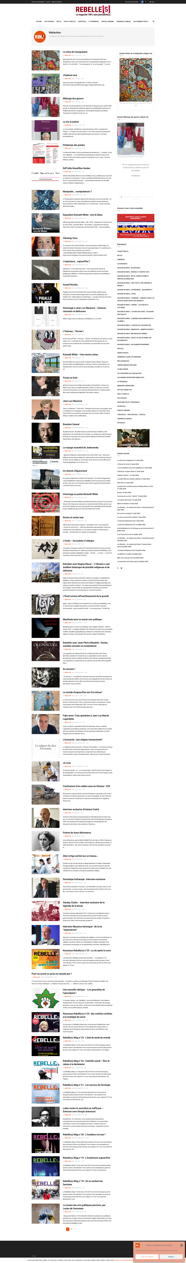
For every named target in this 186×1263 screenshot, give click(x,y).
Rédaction (68, 55)
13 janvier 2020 (78, 1067)
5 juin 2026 (76, 78)
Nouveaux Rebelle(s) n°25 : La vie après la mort (87, 950)
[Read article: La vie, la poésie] (46, 130)
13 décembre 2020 (78, 954)
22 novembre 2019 (78, 1088)
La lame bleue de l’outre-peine (127, 561)
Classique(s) (122, 264)
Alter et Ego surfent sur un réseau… (80, 856)
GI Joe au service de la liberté (127, 517)
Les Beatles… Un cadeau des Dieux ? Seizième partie (135, 507)
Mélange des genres (73, 98)
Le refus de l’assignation (75, 52)
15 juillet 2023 (78, 695)
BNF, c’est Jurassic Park (125, 558)
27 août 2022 (77, 789)
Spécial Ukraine (107, 21)
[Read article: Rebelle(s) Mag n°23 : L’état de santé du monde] (46, 1046)
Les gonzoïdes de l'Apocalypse (129, 373)
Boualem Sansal (71, 424)
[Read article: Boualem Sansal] (46, 433)
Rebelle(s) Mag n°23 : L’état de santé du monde (86, 1037)
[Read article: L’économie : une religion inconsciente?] (46, 748)
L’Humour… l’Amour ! (73, 331)
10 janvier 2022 (78, 882)
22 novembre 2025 (78, 265)
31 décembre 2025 (78, 241)
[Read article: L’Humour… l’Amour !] (46, 340)
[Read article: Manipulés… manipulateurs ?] (46, 200)
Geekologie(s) (122, 353)
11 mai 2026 (76, 102)
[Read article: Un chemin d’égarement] (46, 479)
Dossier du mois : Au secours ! (129, 268)
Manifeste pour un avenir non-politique (82, 619)
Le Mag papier (122, 369)
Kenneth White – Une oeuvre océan (80, 354)
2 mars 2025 (77, 381)
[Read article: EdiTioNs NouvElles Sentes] (46, 177)
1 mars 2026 (77, 171)
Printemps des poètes (74, 145)
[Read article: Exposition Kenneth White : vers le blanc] (46, 223)
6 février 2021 (77, 933)
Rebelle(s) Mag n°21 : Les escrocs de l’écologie (86, 1085)
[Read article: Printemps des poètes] (46, 153)
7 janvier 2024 (77, 649)
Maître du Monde (123, 503)
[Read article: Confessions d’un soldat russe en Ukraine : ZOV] (46, 795)
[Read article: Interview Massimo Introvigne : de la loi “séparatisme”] (46, 935)
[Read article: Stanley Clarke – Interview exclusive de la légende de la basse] (46, 911)
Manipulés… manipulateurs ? (77, 191)
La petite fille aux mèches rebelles (129, 479)
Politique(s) (49, 21)
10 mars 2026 (77, 148)
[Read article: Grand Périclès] (46, 293)
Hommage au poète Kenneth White (80, 494)
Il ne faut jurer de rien (124, 534)
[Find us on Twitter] (145, 2)
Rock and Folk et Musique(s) (128, 402)
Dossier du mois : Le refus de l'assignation (134, 325)
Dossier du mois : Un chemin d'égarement (133, 344)
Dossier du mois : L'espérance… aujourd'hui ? (134, 290)
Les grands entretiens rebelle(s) (130, 377)
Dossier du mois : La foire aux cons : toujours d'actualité (135, 313)
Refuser (171, 1257)
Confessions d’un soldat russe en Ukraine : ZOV (86, 786)
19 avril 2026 (77, 125)
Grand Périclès (70, 284)
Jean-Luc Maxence (72, 401)
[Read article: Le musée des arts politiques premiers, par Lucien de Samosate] (46, 1214)
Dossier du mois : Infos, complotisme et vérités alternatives (133, 277)
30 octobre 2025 (78, 314)
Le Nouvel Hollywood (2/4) (126, 550)
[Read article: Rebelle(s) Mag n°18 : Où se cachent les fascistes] (46, 1190)
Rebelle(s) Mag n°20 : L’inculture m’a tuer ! (84, 1134)
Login (152, 2)
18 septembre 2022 (79, 743)
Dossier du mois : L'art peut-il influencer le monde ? (134, 284)
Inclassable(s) (123, 361)
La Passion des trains (124, 500)
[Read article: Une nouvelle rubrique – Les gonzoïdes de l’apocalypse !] (46, 998)
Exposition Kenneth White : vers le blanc (83, 214)
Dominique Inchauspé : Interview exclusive (84, 879)
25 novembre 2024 (78, 451)
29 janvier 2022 (78, 859)
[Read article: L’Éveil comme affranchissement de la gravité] (46, 605)
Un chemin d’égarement (75, 471)
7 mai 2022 (76, 813)
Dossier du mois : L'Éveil (126, 294)
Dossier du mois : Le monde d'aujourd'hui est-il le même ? (135, 320)
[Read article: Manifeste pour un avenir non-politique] (46, 628)
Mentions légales (56, 2)
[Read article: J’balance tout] (46, 84)
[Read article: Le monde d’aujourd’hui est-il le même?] (46, 701)
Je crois (67, 763)
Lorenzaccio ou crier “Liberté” (127, 496)
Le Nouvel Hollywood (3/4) (126, 524)
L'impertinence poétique (127, 365)
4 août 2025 (77, 334)
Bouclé (119, 492)
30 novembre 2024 (78, 427)
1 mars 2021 (77, 909)
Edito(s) (120, 348)
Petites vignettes (124, 390)
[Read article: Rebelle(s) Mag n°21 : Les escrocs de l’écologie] (46, 1093)
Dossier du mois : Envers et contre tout (133, 272)
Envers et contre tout (73, 517)
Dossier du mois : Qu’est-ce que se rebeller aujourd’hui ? (134, 339)
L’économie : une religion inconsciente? (82, 739)
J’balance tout (70, 75)
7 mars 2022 (77, 836)
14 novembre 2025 (78, 288)
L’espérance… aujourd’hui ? (76, 261)
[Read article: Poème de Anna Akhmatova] (46, 841)
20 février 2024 (78, 599)
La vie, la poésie (71, 121)
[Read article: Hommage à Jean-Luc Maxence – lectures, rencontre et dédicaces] (46, 316)
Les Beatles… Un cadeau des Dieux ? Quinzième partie (135, 538)
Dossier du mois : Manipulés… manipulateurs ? (135, 329)
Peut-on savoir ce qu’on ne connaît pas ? (52, 973)
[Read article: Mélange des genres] (46, 107)
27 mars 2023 (77, 722)
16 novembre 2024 (78, 474)
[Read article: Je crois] (46, 771)
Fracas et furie (70, 377)
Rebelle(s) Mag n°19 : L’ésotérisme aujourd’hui (86, 1157)
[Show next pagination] (76, 1229)
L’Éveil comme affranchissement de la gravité (86, 596)
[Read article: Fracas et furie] (46, 386)
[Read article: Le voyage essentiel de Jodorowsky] (46, 456)
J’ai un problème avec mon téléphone (130, 468)
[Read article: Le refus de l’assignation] (46, 60)
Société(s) (82, 21)
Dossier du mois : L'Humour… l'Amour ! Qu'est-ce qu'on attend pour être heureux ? (135, 299)
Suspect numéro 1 (123, 475)
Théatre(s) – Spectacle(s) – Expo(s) (131, 414)
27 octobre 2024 (78, 497)
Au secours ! (69, 669)
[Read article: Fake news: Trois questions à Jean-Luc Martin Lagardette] (46, 724)
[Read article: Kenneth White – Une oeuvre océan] (46, 363)
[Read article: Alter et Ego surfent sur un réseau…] (46, 864)
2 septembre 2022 (78, 766)
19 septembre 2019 (79, 1138)
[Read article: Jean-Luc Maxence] (46, 409)
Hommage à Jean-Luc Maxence (129, 357)
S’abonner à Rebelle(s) (38, 2)
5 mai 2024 (76, 574)
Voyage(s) (121, 423)
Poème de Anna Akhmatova (77, 832)
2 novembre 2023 (78, 672)
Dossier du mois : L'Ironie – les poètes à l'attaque (132, 306)
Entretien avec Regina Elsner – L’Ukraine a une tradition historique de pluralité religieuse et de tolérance (86, 567)
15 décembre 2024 (78, 404)
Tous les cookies (147, 1257)
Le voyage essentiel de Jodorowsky (80, 447)
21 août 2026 (77, 55)
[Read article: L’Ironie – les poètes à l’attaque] (46, 549)
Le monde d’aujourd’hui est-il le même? (82, 692)
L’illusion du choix (123, 464)
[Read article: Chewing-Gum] (46, 247)
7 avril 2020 (77, 1041)
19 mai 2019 (76, 1161)
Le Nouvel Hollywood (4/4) (126, 521)
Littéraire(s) (94, 21)
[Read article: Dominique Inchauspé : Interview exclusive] (46, 888)
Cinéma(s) (121, 259)
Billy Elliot (120, 483)
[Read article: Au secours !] (46, 677)
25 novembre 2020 (47, 977)
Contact (48, 2)
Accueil (39, 21)
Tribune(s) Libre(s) (123, 21)
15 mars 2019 (77, 1188)
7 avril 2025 (77, 358)
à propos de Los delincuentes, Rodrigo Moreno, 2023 (135, 486)
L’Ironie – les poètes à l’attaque (78, 540)
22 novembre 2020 (78, 996)
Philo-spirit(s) (70, 21)
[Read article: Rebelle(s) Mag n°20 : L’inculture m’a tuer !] (46, 1143)
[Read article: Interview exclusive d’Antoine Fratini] (46, 818)
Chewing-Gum (70, 238)
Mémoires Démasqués (125, 386)
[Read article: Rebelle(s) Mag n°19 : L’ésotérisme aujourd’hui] (46, 1166)
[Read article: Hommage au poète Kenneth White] (46, 503)
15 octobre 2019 (78, 1115)
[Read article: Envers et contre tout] (46, 526)
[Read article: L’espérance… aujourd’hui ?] (46, 270)
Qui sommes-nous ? (140, 21)
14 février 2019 (78, 1212)
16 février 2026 (78, 195)
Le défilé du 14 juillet (124, 554)
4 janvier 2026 (77, 218)
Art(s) (59, 21)
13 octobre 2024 (78, 521)
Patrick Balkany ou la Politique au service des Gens (134, 528)
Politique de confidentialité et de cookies (127, 1260)
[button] (182, 1245)
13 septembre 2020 (79, 1020)
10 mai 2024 (76, 544)
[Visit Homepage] (93, 11)
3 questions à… (123, 251)
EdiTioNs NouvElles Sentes (76, 168)
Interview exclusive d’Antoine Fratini (81, 809)
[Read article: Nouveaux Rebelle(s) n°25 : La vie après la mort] (46, 959)
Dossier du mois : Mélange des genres (132, 333)
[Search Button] (153, 21)
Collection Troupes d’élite (126, 471)
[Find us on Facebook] (142, 2)
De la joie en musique (124, 513)
